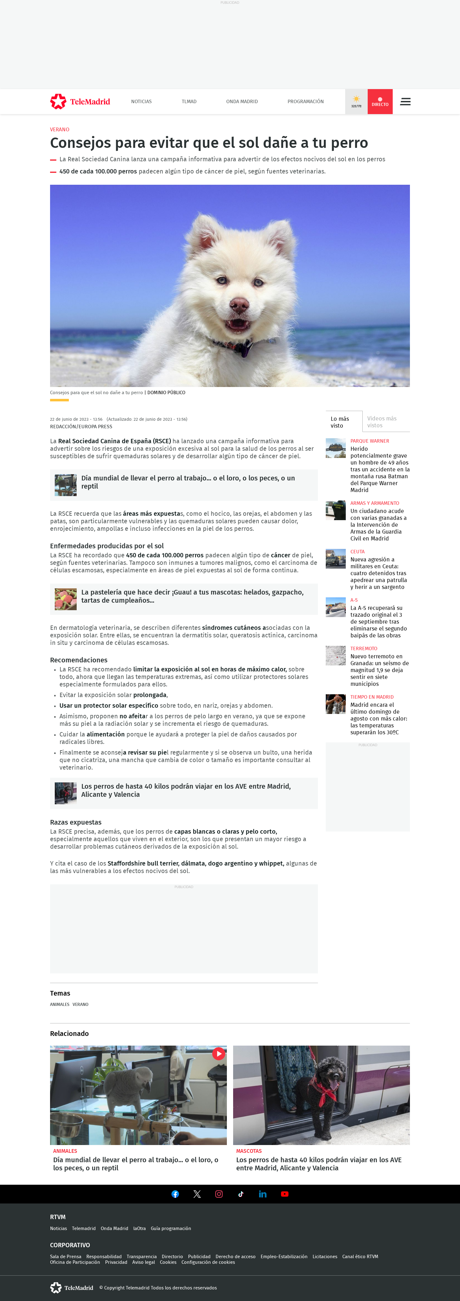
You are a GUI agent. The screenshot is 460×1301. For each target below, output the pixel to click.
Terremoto (363, 648)
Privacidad (116, 1262)
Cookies (168, 1262)
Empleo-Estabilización (284, 1256)
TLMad (189, 101)
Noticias (141, 101)
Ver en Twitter (197, 1195)
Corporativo (70, 1245)
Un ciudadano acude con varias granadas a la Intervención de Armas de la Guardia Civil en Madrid (335, 510)
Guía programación (171, 1228)
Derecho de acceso (236, 1256)
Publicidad (199, 1256)
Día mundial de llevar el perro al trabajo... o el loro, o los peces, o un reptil (66, 485)
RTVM (58, 1217)
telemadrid (71, 1288)
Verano (59, 129)
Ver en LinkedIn (263, 1194)
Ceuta (357, 551)
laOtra (139, 1228)
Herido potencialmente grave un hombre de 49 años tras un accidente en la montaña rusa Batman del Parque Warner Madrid (335, 448)
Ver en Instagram (219, 1194)
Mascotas (249, 1151)
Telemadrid (84, 1228)
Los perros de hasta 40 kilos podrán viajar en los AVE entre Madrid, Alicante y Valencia (66, 793)
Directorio (172, 1256)
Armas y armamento (374, 503)
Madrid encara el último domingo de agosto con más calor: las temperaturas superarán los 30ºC (335, 704)
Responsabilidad (104, 1256)
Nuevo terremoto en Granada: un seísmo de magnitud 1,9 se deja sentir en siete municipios (335, 656)
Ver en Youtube (285, 1194)
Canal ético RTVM (360, 1256)
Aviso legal (143, 1262)
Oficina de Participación (75, 1262)
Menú (405, 101)
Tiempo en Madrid (372, 697)
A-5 (354, 600)
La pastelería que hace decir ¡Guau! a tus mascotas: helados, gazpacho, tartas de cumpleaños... (66, 599)
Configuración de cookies (208, 1262)
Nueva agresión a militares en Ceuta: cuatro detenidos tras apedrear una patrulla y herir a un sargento (335, 559)
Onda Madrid (242, 101)
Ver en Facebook (175, 1195)
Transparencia (142, 1256)
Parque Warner (369, 441)
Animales (59, 1004)
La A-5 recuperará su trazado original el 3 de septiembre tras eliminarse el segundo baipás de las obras (335, 607)
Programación (306, 101)
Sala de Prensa (65, 1256)
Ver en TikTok (241, 1195)
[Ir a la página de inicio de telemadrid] (80, 101)
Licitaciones (325, 1256)
